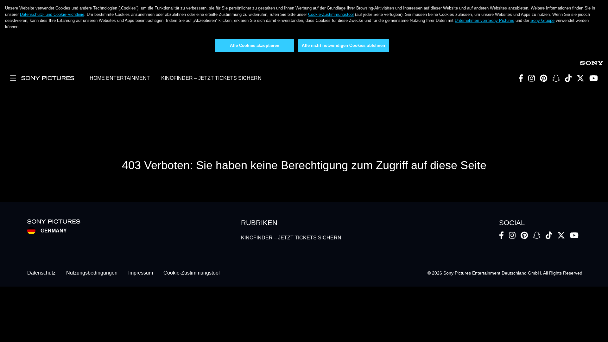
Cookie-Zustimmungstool (331, 14)
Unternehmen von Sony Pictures (484, 20)
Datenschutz (41, 273)
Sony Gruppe (542, 20)
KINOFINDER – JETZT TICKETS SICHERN (211, 78)
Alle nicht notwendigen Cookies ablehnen (343, 45)
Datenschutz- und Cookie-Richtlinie (52, 14)
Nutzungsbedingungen (91, 273)
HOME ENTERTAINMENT (120, 78)
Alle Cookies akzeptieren (254, 45)
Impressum (140, 273)
